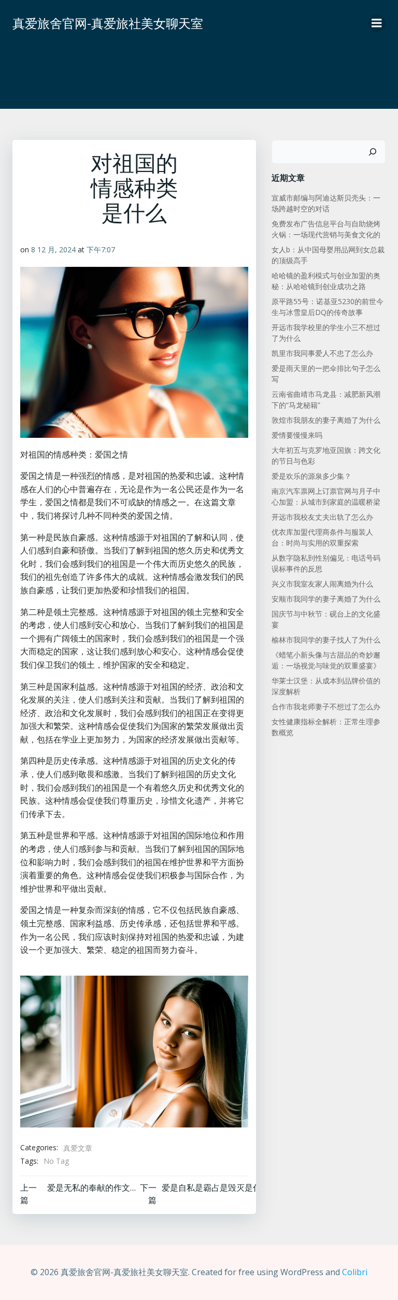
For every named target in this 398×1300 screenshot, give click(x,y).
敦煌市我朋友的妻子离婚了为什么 (326, 420)
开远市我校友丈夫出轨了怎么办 (322, 517)
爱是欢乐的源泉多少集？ (311, 476)
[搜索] (372, 151)
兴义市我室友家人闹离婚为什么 (322, 584)
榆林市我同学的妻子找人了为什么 (326, 640)
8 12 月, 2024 (53, 249)
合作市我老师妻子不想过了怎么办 (326, 706)
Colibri (354, 1272)
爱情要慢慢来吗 (297, 435)
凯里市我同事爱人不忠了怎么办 (322, 353)
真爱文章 (77, 1148)
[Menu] (377, 23)
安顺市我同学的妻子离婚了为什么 (326, 599)
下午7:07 (101, 249)
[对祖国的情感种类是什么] (134, 1050)
